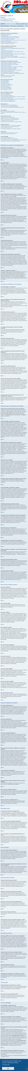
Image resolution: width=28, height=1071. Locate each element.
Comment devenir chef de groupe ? (7, 97)
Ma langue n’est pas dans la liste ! (6, 52)
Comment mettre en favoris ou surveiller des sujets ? (10, 126)
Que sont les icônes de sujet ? (6, 89)
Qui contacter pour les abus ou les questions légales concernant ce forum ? (14, 139)
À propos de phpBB (4, 1011)
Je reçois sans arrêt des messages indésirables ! (9, 106)
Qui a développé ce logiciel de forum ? (7, 137)
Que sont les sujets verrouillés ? (6, 88)
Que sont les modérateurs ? (5, 94)
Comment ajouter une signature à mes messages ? (10, 64)
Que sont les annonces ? (5, 86)
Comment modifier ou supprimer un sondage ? (9, 67)
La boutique (3, 19)
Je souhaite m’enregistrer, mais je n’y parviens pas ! (10, 36)
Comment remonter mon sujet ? (6, 76)
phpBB (16, 345)
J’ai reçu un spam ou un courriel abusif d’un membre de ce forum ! (12, 107)
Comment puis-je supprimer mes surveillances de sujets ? (11, 128)
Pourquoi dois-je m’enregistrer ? (6, 34)
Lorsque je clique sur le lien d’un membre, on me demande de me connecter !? (13, 58)
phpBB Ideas (9, 1020)
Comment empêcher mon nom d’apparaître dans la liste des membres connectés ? (13, 49)
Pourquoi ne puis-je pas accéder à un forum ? (9, 68)
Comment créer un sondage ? (6, 65)
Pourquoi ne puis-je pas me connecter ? (8, 38)
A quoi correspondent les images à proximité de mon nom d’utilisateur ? (13, 53)
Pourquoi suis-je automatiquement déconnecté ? (9, 42)
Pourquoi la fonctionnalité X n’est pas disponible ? (9, 138)
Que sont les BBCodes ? (5, 80)
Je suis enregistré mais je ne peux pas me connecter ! (10, 37)
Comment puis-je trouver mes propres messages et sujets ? (11, 121)
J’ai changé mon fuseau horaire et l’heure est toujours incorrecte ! (12, 51)
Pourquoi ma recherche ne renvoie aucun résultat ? (10, 118)
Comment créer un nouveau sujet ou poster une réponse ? (11, 62)
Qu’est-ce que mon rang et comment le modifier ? (9, 56)
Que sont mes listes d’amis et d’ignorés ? (8, 111)
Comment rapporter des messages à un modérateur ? (10, 72)
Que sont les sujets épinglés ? (6, 87)
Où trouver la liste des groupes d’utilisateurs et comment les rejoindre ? (13, 96)
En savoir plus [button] (6, 1064)
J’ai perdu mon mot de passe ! (6, 41)
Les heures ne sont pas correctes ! (7, 50)
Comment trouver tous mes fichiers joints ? (8, 133)
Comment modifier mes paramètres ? (7, 47)
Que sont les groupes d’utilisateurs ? (7, 95)
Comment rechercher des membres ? (7, 120)
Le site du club (11, 19)
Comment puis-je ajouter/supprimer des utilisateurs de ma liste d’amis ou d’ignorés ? (13, 113)
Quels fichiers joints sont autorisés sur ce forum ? (9, 132)
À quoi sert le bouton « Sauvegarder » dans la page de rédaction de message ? (12, 74)
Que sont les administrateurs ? (6, 93)
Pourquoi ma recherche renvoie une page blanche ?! (10, 119)
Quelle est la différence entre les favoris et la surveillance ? (11, 125)
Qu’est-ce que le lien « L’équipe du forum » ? (8, 101)
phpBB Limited (9, 1007)
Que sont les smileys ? (5, 82)
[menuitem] (3, 24)
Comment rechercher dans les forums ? (8, 117)
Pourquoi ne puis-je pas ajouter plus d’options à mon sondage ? (12, 66)
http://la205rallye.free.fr (6, 20)
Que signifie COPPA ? (4, 35)
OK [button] (8, 1068)
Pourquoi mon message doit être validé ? (8, 75)
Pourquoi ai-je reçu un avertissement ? (7, 71)
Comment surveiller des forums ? (6, 127)
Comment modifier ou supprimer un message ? (9, 63)
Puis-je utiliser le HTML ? (5, 81)
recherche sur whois (5, 1033)
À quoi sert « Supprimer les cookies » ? (7, 43)
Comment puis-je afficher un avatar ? (7, 55)
